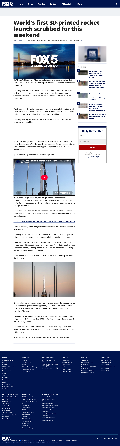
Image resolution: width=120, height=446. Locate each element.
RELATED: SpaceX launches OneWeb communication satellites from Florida (44, 221)
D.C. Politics (65, 360)
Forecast (24, 360)
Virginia (4, 362)
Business (5, 377)
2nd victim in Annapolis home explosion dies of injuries (97, 116)
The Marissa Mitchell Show (10, 397)
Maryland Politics (67, 362)
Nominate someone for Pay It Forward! (108, 367)
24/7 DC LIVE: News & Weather (9, 367)
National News (6, 371)
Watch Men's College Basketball (48, 410)
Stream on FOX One (50, 394)
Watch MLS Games (47, 420)
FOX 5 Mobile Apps (28, 412)
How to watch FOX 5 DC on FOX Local (88, 367)
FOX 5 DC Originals (10, 394)
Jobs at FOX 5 (26, 426)
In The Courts (6, 408)
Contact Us (25, 405)
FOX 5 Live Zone (7, 410)
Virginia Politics (66, 364)
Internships (25, 423)
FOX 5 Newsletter (27, 410)
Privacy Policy (94, 156)
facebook (101, 438)
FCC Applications (27, 421)
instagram (108, 438)
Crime (4, 373)
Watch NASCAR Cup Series (50, 405)
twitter (105, 438)
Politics (65, 357)
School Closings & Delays (30, 367)
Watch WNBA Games (48, 418)
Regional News (48, 357)
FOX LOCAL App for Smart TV (30, 402)
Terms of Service (93, 158)
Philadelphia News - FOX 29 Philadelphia (50, 365)
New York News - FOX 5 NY (49, 361)
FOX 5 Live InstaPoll (28, 397)
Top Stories (5, 389)
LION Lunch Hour (106, 360)
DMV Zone (5, 399)
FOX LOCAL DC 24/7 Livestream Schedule (87, 371)
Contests (24, 417)
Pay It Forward (105, 364)
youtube (97, 438)
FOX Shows (84, 364)
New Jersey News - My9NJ (50, 368)
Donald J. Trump (66, 371)
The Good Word (7, 413)
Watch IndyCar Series (48, 408)
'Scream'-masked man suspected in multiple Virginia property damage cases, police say (97, 85)
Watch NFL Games (47, 397)
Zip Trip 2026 (105, 371)
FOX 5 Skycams (26, 362)
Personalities (26, 408)
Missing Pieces (6, 419)
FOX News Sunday (7, 386)
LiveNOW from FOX (87, 362)
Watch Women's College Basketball (49, 414)
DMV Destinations (106, 362)
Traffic (24, 364)
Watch (84, 357)
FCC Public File (26, 419)
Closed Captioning (27, 428)
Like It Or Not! (6, 401)
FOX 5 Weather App (28, 369)
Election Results (66, 369)
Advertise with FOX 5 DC (29, 399)
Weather (25, 357)
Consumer (5, 380)
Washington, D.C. (7, 360)
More (79, 4)
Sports (4, 375)
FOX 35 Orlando (31, 40)
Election (64, 367)
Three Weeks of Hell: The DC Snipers (10, 416)
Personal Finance (7, 384)
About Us (26, 394)
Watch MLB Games (48, 403)
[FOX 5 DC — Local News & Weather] (8, 4)
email (116, 438)
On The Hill (5, 406)
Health (4, 382)
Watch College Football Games (49, 400)
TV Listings (84, 360)
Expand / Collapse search (117, 4)
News (4, 357)
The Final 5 (5, 404)
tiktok (112, 438)
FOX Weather (26, 371)
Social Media (26, 414)
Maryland (5, 364)
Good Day (105, 357)
